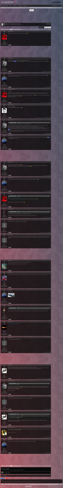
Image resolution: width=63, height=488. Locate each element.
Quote (10, 71)
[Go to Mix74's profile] (4, 212)
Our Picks (25, 5)
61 (5, 29)
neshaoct (4, 321)
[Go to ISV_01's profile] (4, 278)
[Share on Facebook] (2, 478)
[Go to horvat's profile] (4, 37)
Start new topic (41, 27)
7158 (4, 98)
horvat (4, 31)
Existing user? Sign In (55, 5)
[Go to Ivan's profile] (4, 63)
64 (9, 29)
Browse (11, 5)
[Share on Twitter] (1, 478)
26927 (4, 67)
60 (4, 29)
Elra (16, 383)
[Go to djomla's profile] (4, 110)
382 (4, 374)
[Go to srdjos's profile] (4, 343)
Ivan (16, 211)
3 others (45, 378)
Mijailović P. (42, 102)
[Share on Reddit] (5, 478)
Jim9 (4, 260)
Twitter (58, 7)
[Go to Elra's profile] (4, 370)
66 (12, 29)
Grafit (38, 378)
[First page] (1, 29)
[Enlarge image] (15, 197)
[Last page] (20, 29)
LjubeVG (4, 234)
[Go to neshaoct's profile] (4, 327)
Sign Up (59, 5)
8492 (4, 114)
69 (16, 29)
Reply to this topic (48, 27)
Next (19, 29)
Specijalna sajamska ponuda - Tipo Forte (13, 323)
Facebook (57, 7)
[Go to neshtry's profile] (4, 79)
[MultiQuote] (8, 45)
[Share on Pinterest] (6, 478)
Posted (10, 31)
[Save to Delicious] (4, 478)
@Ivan (48, 137)
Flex (4, 219)
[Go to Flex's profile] (4, 225)
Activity (15, 5)
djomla (42, 71)
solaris (42, 378)
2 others (43, 117)
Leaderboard (20, 5)
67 (13, 29)
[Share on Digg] (3, 478)
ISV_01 (4, 272)
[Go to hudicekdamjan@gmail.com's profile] (4, 432)
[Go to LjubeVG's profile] (4, 240)
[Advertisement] (31, 17)
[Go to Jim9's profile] (4, 266)
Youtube (61, 7)
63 (8, 29)
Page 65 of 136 (23, 29)
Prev (2, 29)
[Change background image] (61, 6)
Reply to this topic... (7, 472)
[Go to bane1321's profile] (4, 311)
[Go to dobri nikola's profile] (2, 24)
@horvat (15, 61)
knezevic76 (40, 378)
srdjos (4, 337)
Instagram (60, 7)
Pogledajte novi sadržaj (5, 5)
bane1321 (4, 305)
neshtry (4, 73)
